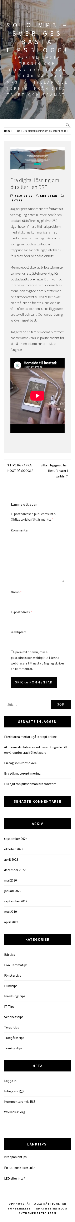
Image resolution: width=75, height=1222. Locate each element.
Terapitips (11, 1027)
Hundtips (10, 986)
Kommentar (20, 530)
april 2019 (11, 922)
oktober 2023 (13, 849)
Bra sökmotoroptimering (22, 773)
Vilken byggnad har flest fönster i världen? (54, 470)
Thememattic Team (39, 1213)
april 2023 (11, 859)
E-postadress (21, 612)
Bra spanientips (15, 1157)
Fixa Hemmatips (16, 965)
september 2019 (15, 901)
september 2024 (15, 838)
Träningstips (13, 1048)
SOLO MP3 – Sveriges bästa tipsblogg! (38, 37)
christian (49, 196)
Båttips (9, 954)
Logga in (10, 1081)
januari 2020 (12, 891)
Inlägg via (14, 1091)
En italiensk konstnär (19, 1167)
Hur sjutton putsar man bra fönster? (30, 784)
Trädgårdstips (14, 1038)
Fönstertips (12, 975)
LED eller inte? (14, 1178)
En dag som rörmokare (20, 763)
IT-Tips (16, 200)
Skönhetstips (13, 1017)
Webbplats (18, 632)
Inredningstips (14, 996)
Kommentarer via (19, 1101)
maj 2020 (10, 880)
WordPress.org (14, 1112)
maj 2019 (10, 911)
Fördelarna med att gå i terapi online (30, 737)
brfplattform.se (52, 267)
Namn (16, 592)
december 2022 (15, 870)
